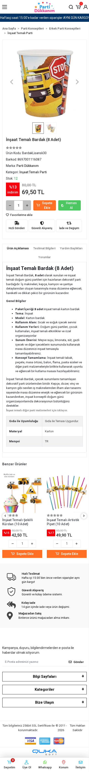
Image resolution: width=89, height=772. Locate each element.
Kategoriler (45, 689)
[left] (5, 516)
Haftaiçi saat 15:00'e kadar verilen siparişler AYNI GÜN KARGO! (44, 18)
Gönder (78, 662)
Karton (49, 431)
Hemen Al (71, 205)
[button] (78, 6)
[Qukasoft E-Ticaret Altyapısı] (44, 752)
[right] (84, 516)
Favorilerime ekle (21, 215)
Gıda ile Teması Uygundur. (62, 421)
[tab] (18, 248)
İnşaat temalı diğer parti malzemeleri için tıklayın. (37, 410)
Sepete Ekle (47, 205)
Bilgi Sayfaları (44, 676)
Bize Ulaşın (44, 702)
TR (46, 441)
